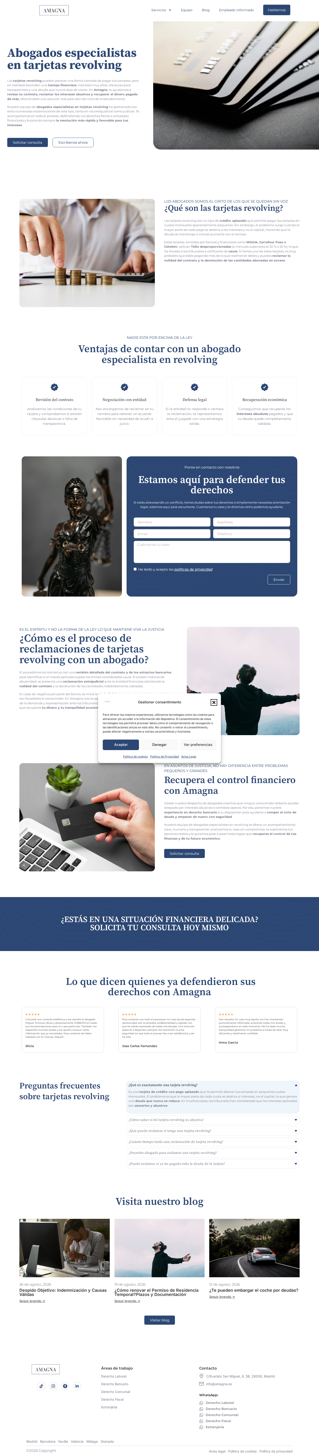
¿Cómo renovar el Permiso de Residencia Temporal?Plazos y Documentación (156, 1292)
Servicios (158, 10)
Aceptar (121, 744)
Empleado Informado (236, 10)
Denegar (159, 744)
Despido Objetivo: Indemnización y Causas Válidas (63, 1292)
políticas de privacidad (193, 569)
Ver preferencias (198, 744)
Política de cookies (135, 756)
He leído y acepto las (175, 569)
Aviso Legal (188, 756)
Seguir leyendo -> (32, 1301)
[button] (214, 702)
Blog (206, 10)
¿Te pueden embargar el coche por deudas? (253, 1290)
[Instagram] (53, 1386)
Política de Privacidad (164, 756)
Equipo (186, 10)
